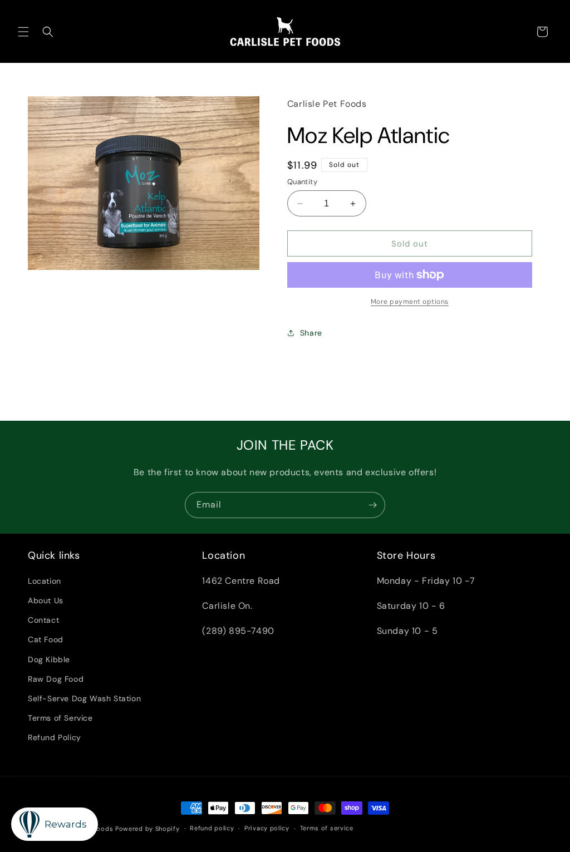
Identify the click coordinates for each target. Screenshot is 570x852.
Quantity (302, 181)
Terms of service (326, 828)
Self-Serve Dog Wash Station (84, 698)
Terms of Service (60, 718)
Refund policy (212, 828)
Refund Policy (54, 737)
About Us (45, 600)
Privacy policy (266, 828)
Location (44, 581)
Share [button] (311, 333)
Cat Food (45, 639)
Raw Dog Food (55, 679)
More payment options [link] (410, 301)
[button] (23, 31)
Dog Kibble (49, 659)
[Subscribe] (372, 505)
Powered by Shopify (147, 829)
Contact (43, 620)
